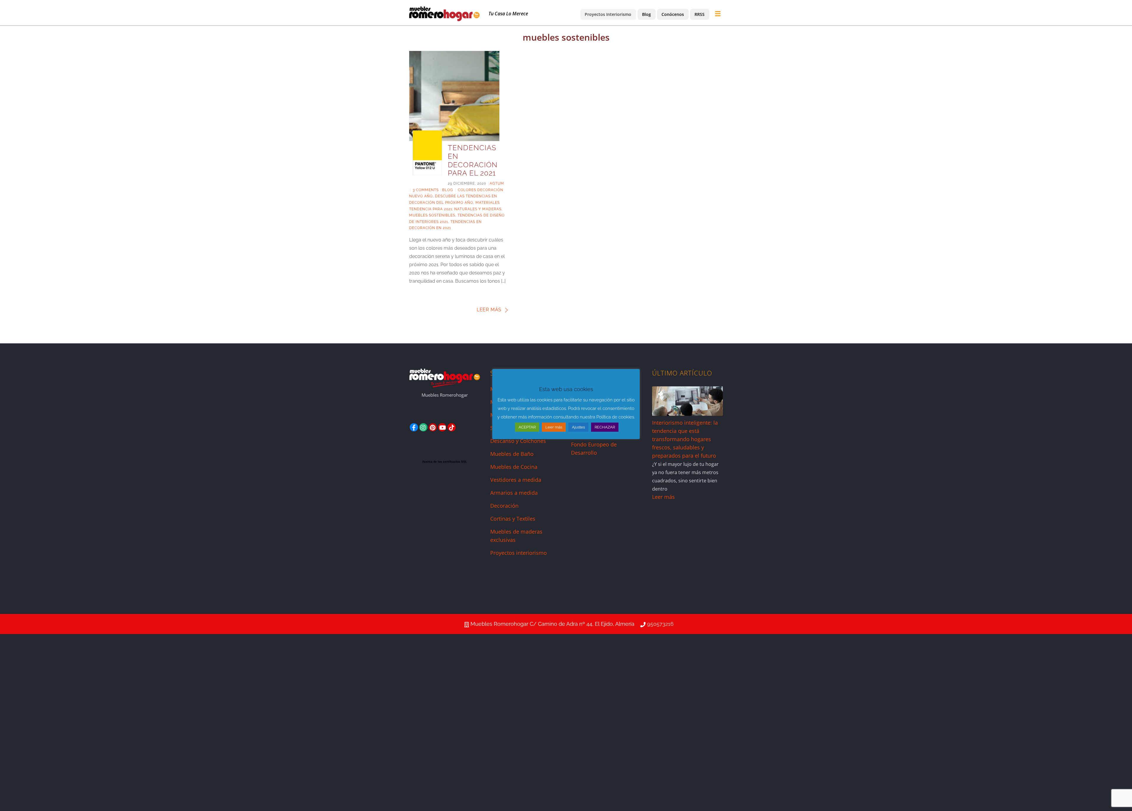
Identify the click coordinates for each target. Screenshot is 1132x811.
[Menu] (719, 14)
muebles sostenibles (432, 215)
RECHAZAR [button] (605, 427)
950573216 (660, 624)
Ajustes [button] (578, 427)
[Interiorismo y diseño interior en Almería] (444, 18)
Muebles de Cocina (513, 466)
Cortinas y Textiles (512, 518)
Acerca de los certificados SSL (444, 461)
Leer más (489, 309)
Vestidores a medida (515, 479)
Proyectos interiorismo (518, 552)
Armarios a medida (514, 492)
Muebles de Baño (512, 453)
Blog (646, 14)
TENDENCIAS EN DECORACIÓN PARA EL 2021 (473, 160)
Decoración (504, 505)
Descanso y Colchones (518, 440)
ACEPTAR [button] (527, 427)
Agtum (497, 183)
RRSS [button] (700, 14)
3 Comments (426, 190)
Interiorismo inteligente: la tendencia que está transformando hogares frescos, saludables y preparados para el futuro (685, 439)
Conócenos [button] (673, 14)
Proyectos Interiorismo (608, 14)
